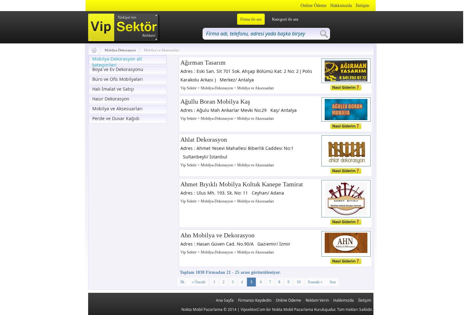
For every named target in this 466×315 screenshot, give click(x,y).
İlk (182, 282)
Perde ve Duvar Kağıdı (115, 118)
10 (299, 282)
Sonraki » (315, 282)
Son (333, 282)
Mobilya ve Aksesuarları (117, 109)
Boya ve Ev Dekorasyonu (117, 69)
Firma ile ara (251, 19)
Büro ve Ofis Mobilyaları (117, 79)
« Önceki (198, 282)
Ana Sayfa (225, 300)
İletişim (362, 5)
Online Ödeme (314, 5)
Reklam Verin (317, 300)
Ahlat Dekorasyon (203, 139)
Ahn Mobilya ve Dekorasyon (217, 235)
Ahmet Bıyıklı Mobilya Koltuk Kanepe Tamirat (241, 184)
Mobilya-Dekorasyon (120, 50)
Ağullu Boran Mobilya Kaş (215, 101)
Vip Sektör (188, 88)
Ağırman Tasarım (203, 62)
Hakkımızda (341, 5)
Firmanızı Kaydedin (254, 300)
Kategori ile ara (285, 19)
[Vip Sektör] (96, 50)
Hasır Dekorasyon (110, 99)
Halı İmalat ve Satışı (113, 89)
